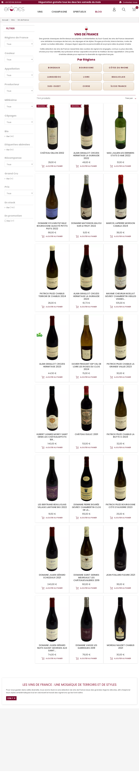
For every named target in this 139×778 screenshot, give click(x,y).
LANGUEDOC (54, 77)
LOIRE (86, 77)
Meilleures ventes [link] (43, 730)
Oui (10, 221)
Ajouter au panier (54, 166)
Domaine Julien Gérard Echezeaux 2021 (52, 576)
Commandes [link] (88, 729)
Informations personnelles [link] (88, 723)
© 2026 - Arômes (8, 774)
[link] (15, 718)
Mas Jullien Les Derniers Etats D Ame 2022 (120, 154)
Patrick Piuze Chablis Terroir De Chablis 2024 (52, 295)
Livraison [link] (63, 722)
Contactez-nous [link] (66, 739)
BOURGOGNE (86, 67)
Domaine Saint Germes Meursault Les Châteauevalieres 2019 (86, 577)
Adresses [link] (86, 737)
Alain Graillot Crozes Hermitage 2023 (52, 365)
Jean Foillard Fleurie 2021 (120, 574)
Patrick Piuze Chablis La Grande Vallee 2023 (120, 365)
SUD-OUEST (54, 86)
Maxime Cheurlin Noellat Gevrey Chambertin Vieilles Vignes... (120, 296)
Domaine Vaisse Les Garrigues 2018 (86, 647)
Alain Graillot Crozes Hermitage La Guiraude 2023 (86, 296)
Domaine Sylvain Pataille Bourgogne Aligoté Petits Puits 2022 (52, 226)
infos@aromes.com (13, 741)
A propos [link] (63, 734)
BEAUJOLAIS (118, 77)
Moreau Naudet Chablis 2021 (120, 647)
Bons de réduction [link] (90, 741)
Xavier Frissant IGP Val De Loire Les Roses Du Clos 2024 (86, 366)
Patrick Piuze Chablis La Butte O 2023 (120, 436)
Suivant (130, 670)
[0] (134, 9)
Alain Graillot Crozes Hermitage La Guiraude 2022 (86, 155)
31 (111, 670)
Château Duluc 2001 (86, 434)
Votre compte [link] (90, 716)
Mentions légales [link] (66, 726)
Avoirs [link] (85, 733)
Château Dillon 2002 (52, 152)
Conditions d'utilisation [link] (69, 730)
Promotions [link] (40, 722)
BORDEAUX (54, 67)
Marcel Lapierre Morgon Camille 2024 (120, 224)
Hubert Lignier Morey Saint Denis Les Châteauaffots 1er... (52, 437)
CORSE (86, 86)
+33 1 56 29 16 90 (12, 737)
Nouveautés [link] (40, 726)
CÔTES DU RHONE (118, 67)
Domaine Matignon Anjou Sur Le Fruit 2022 (86, 224)
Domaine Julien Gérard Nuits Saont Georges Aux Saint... (52, 648)
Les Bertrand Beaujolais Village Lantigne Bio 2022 (52, 506)
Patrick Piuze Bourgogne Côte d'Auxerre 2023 (120, 506)
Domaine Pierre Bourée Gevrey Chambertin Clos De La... (86, 507)
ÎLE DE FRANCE (118, 86)
